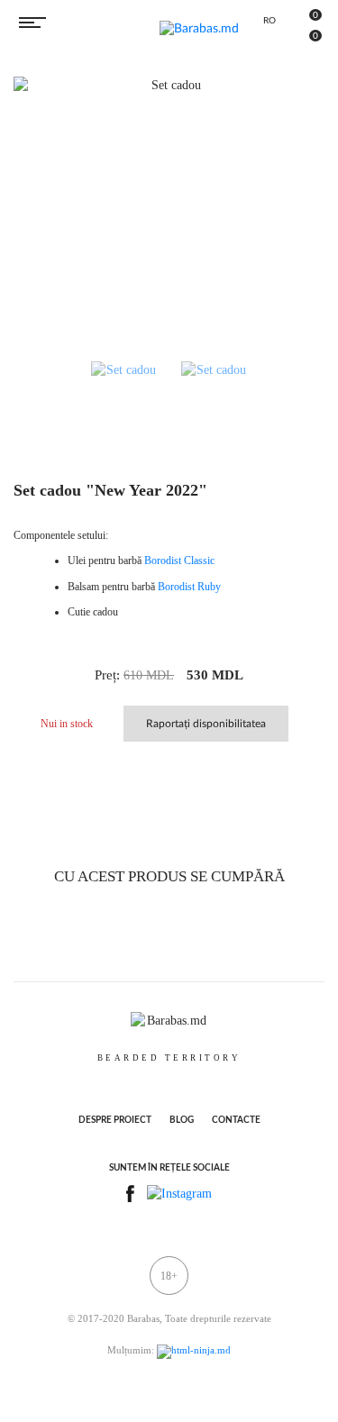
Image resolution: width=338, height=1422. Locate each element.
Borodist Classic (179, 560)
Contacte (236, 1120)
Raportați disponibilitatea (206, 723)
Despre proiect (114, 1120)
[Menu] (32, 23)
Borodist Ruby (189, 586)
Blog (181, 1120)
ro (269, 20)
